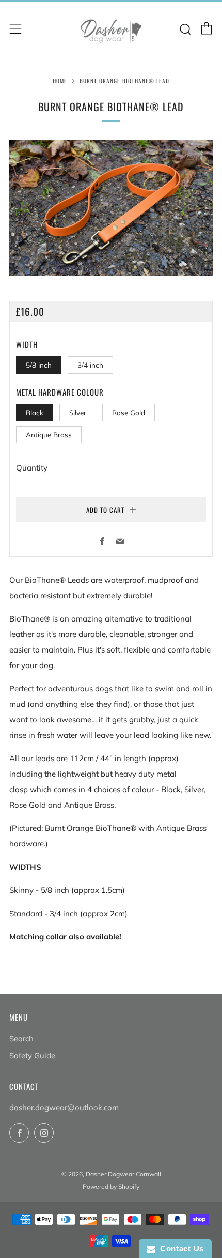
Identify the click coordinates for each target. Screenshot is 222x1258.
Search (21, 1038)
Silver (77, 412)
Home (60, 81)
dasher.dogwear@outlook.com (64, 1107)
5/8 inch (39, 364)
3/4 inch (90, 364)
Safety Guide (32, 1055)
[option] (111, 208)
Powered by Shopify (111, 1186)
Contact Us (179, 1248)
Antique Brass (49, 434)
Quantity (31, 468)
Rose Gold (128, 412)
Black (34, 412)
